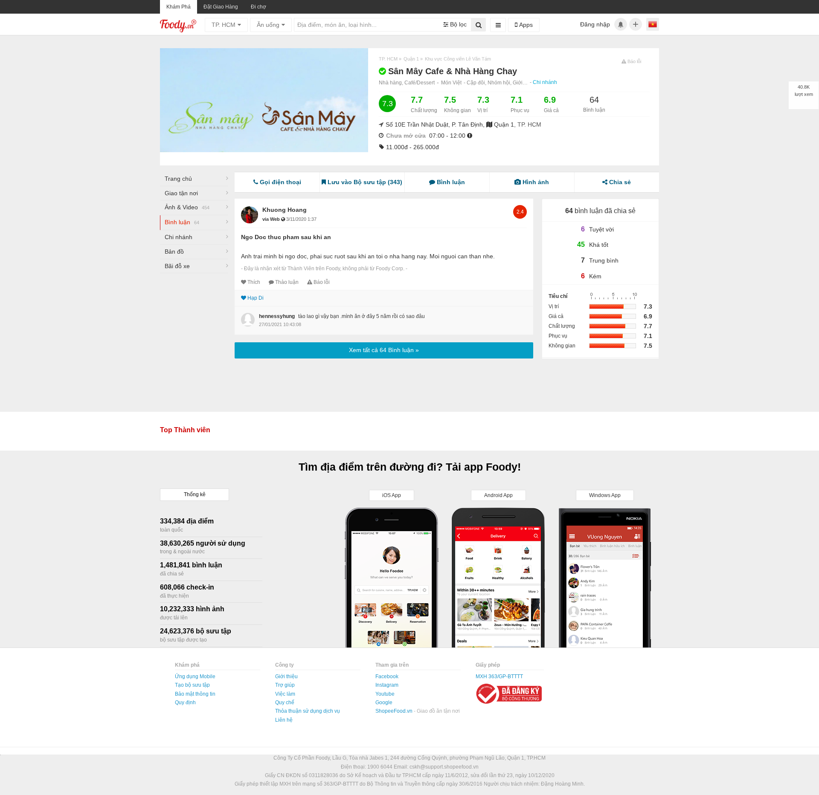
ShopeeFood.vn (394, 711)
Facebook (386, 676)
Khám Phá (178, 7)
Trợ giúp (285, 685)
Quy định (185, 702)
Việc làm (285, 694)
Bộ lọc (457, 24)
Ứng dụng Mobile (195, 676)
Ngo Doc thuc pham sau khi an (286, 237)
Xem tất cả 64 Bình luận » (384, 350)
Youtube (385, 694)
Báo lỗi (322, 282)
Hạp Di (255, 298)
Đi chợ (258, 7)
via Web (271, 219)
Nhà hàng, (391, 83)
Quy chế (284, 702)
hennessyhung (277, 316)
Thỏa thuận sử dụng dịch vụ (307, 711)
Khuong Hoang (284, 209)
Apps (525, 24)
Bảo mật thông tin (195, 694)
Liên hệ (284, 720)
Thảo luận (287, 282)
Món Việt (451, 83)
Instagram (386, 685)
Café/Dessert (419, 83)
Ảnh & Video (187, 207)
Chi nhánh (545, 82)
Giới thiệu (286, 676)
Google (383, 702)
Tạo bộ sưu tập (192, 685)
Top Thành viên (185, 430)
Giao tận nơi (181, 193)
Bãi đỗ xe (177, 266)
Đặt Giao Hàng (220, 7)
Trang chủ (178, 178)
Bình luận (182, 222)
